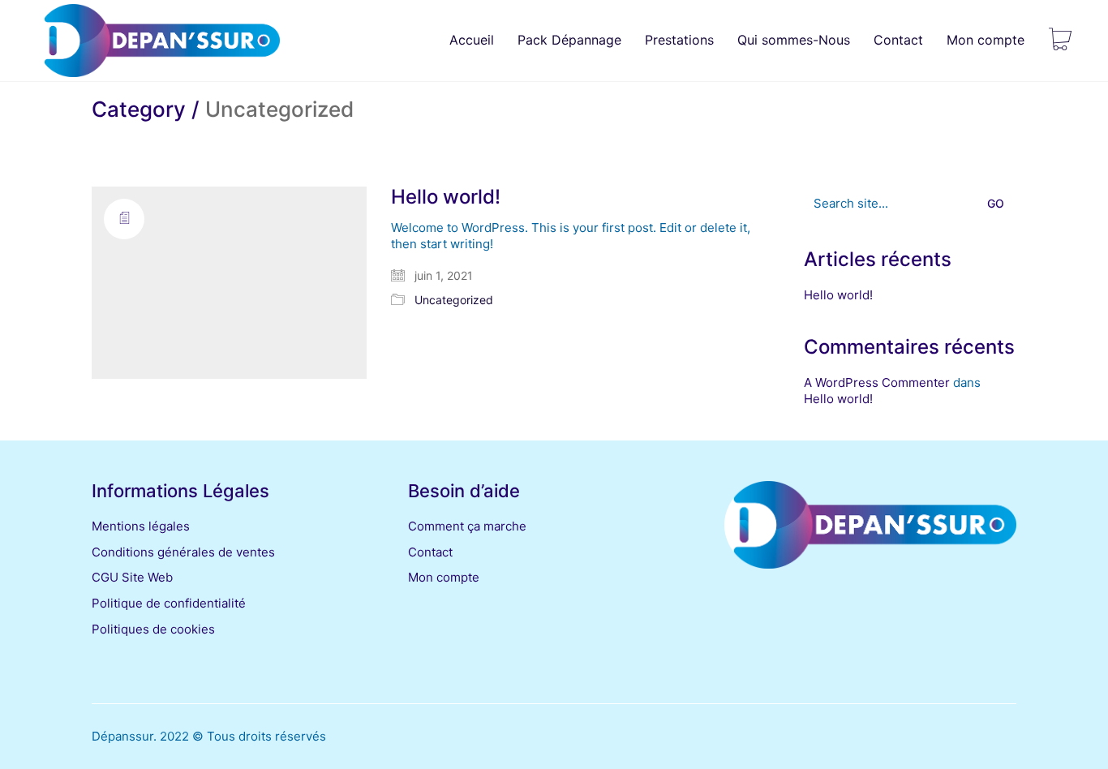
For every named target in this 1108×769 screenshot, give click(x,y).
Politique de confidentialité (169, 603)
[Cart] (1060, 41)
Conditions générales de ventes (183, 552)
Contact (430, 552)
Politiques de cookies (153, 629)
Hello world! (445, 197)
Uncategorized (453, 300)
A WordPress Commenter (877, 382)
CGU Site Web (132, 577)
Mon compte (443, 577)
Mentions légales (141, 526)
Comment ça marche (467, 526)
